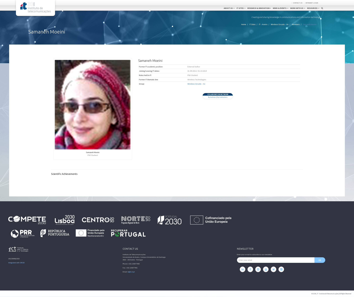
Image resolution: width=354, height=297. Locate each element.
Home (243, 24)
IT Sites (240, 8)
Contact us (297, 3)
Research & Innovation (258, 8)
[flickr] (281, 269)
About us (228, 8)
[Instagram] (258, 269)
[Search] (322, 5)
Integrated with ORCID (16, 263)
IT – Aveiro (263, 24)
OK (319, 260)
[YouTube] (266, 269)
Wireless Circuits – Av (279, 24)
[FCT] (18, 250)
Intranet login (312, 3)
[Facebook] (250, 269)
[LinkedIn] (242, 269)
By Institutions (222, 97)
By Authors (212, 97)
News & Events (280, 8)
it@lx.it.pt (131, 272)
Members (296, 24)
